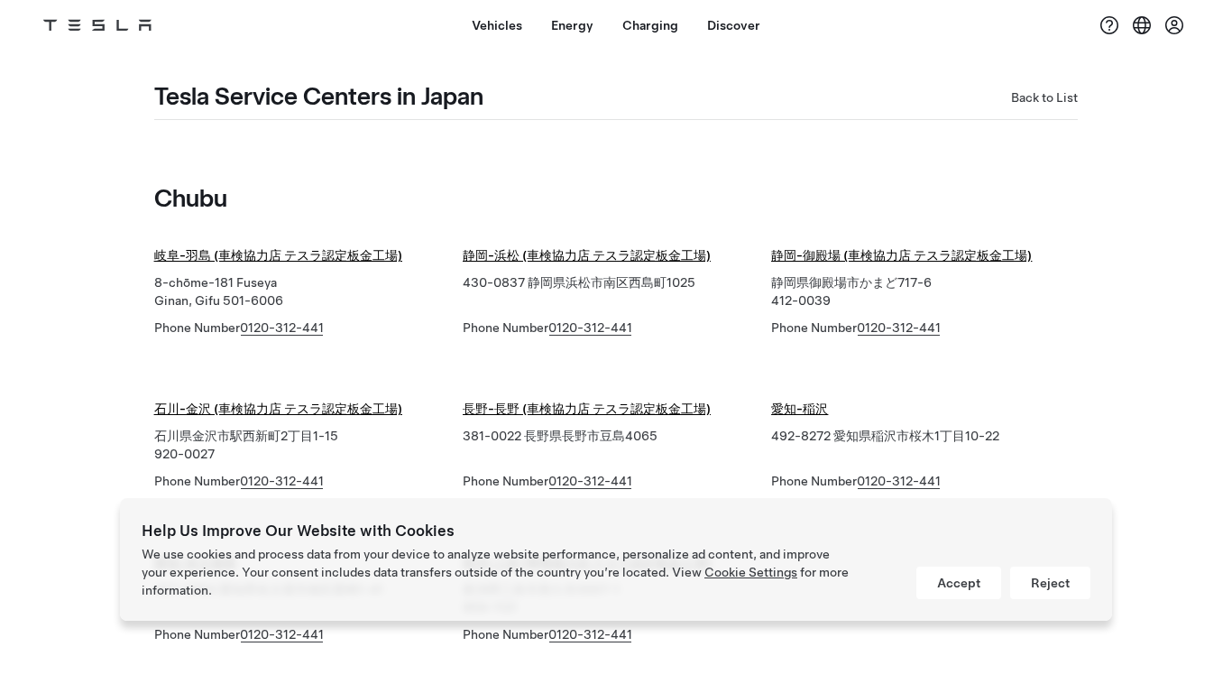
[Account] (1174, 25)
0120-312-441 (282, 327)
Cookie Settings (750, 572)
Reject (1050, 583)
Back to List (1044, 97)
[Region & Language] (1141, 25)
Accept (958, 583)
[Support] (1109, 25)
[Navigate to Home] (97, 25)
